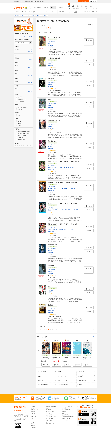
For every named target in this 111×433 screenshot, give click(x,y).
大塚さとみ (72, 188)
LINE (32, 418)
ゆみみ (59, 209)
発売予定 (20, 109)
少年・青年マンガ (24, 11)
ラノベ (54, 11)
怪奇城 (49, 99)
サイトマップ (65, 420)
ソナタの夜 (51, 265)
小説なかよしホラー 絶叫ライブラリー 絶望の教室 (62, 182)
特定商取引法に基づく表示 (68, 416)
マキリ (49, 286)
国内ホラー (53, 41)
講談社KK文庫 (51, 169)
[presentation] (14, 145)
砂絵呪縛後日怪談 (52, 245)
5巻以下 (20, 121)
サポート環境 (49, 415)
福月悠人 (76, 209)
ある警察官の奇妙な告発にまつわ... (87, 359)
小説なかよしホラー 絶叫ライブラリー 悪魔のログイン (63, 162)
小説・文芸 (61, 11)
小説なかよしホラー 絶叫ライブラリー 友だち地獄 (62, 203)
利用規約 (64, 413)
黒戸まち (55, 209)
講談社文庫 (50, 45)
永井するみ (50, 271)
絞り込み (30, 7)
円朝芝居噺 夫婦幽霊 (54, 58)
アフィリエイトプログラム (52, 423)
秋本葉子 (72, 167)
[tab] (23, 49)
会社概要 (64, 408)
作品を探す (48, 409)
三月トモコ (56, 167)
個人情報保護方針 (66, 415)
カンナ (67, 167)
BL (39, 11)
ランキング (33, 413)
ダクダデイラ (76, 357)
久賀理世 (50, 126)
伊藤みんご (66, 188)
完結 (19, 115)
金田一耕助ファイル (56, 358)
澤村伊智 (50, 146)
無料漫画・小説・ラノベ (37, 409)
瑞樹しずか (70, 209)
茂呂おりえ (62, 167)
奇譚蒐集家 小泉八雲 (54, 120)
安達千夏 (50, 292)
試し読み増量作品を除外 (23, 133)
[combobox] (41, 7)
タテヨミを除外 (21, 139)
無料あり (20, 97)
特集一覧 (33, 411)
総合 (17, 11)
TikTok (32, 423)
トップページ (34, 408)
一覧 (94, 337)
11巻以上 (20, 125)
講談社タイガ (51, 128)
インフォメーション (50, 418)
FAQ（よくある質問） (51, 416)
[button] (66, 25)
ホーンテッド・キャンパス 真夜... (45, 359)
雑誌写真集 (75, 11)
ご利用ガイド (94, 11)
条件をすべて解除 (28, 36)
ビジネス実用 (68, 11)
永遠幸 (71, 229)
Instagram (33, 422)
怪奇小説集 (51, 79)
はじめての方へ (87, 11)
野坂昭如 (50, 250)
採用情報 (64, 411)
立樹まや (61, 188)
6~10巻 (20, 123)
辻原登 (49, 64)
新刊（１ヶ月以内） (22, 107)
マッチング (65, 357)
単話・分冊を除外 (22, 135)
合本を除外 (20, 137)
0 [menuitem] (27, 145)
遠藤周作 (50, 84)
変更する (30, 52)
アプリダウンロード (50, 411)
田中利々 (50, 229)
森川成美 (50, 188)
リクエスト (48, 422)
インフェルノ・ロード (54, 37)
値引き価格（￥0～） (23, 99)
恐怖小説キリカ (52, 141)
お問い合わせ (49, 420)
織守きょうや (51, 310)
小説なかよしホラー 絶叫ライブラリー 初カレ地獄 (62, 224)
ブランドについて (66, 409)
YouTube (33, 425)
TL (46, 11)
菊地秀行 (50, 43)
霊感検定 (50, 305)
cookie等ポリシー (66, 418)
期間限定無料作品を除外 (23, 131)
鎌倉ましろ (50, 167)
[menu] (28, 145)
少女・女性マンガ (32, 11)
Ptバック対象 (21, 101)
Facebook (33, 427)
